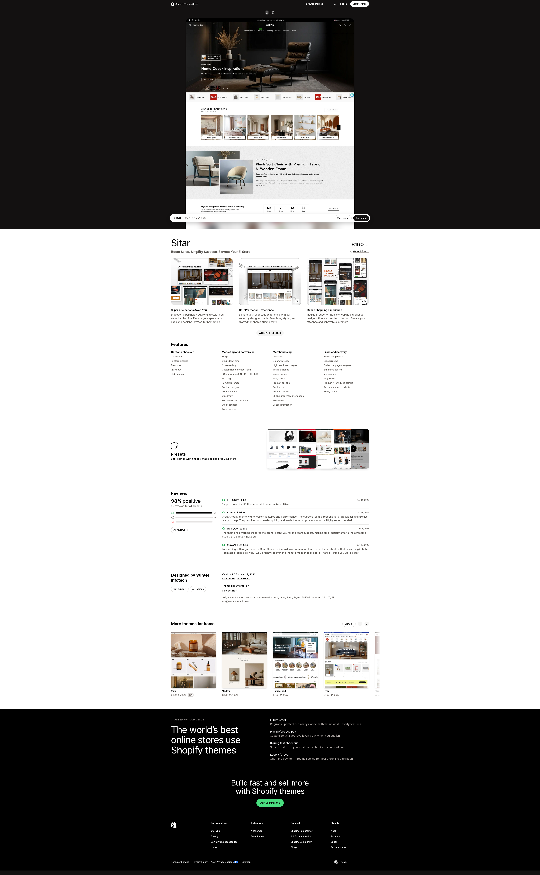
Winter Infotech (361, 251)
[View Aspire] (335, 449)
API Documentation (301, 836)
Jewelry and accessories (224, 841)
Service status (338, 847)
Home (214, 847)
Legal (334, 841)
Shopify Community (301, 841)
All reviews (179, 529)
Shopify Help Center (301, 830)
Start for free (360, 3)
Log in (343, 3)
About (334, 830)
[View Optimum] (300, 449)
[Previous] (360, 624)
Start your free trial (270, 802)
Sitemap (246, 862)
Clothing (215, 830)
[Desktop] (267, 12)
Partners (335, 836)
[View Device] (283, 449)
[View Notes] (318, 449)
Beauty (215, 836)
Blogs (294, 847)
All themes (198, 589)
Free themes (257, 836)
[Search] (334, 4)
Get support (179, 589)
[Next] (366, 624)
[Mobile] (273, 12)
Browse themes (314, 3)
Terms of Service (180, 862)
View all (349, 623)
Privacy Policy (200, 862)
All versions (243, 578)
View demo (343, 218)
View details (228, 578)
